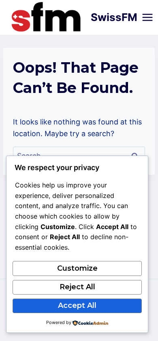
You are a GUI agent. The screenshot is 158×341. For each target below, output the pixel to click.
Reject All (77, 286)
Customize (77, 268)
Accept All (77, 305)
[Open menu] (147, 17)
